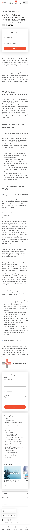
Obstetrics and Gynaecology (12, 439)
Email (5, 389)
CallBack (26, 529)
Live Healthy (8, 418)
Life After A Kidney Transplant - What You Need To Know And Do (14, 10)
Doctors (8, 529)
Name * (6, 35)
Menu (3, 529)
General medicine (9, 424)
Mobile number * (8, 41)
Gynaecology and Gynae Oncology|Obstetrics (11, 435)
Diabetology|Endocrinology (12, 455)
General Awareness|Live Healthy (13, 422)
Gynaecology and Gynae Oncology (14, 437)
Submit (15, 48)
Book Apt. (15, 529)
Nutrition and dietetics (11, 452)
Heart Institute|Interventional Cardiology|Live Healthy (12, 426)
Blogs (7, 10)
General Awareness (10, 420)
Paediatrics (8, 457)
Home (3, 10)
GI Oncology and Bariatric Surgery (14, 441)
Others (7, 428)
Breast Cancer (8, 430)
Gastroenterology (9, 454)
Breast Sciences (9, 432)
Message (6, 395)
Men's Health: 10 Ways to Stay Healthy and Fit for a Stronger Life (12, 482)
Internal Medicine (9, 450)
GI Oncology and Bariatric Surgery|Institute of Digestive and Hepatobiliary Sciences (14, 447)
